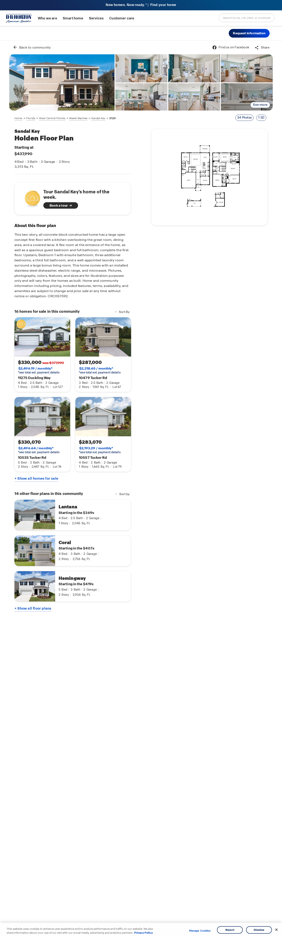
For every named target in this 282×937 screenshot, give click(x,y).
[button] (249, 33)
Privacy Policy (143, 933)
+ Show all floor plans (32, 608)
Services (96, 18)
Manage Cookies (200, 930)
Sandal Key (98, 118)
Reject (229, 930)
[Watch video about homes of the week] (30, 197)
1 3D (261, 117)
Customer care (121, 18)
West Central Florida (52, 118)
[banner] (141, 5)
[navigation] (65, 118)
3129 (112, 118)
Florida (30, 118)
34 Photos (244, 117)
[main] (141, 488)
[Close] (276, 930)
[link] (62, 82)
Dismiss (259, 930)
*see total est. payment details (38, 370)
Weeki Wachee (78, 118)
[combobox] (247, 17)
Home (18, 118)
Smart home (73, 18)
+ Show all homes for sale (36, 478)
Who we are (47, 18)
